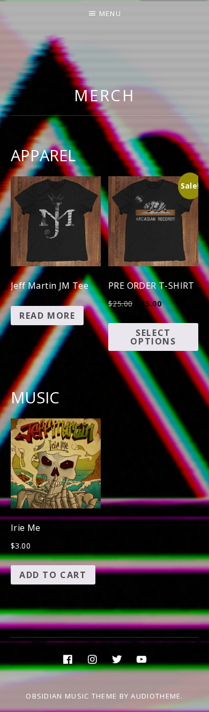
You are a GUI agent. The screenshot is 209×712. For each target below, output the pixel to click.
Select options (153, 337)
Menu (110, 13)
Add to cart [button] (53, 575)
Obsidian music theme (71, 696)
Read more (47, 315)
